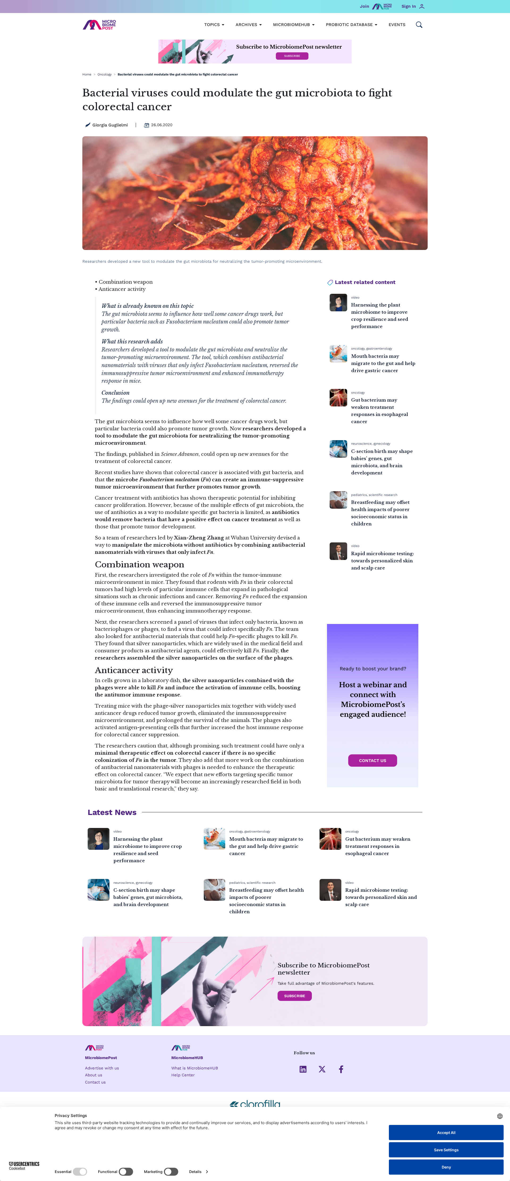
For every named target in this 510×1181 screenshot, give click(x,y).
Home (86, 74)
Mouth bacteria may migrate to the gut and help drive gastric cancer (383, 363)
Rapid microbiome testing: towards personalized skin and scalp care (382, 561)
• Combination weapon (124, 282)
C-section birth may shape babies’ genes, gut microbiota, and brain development (147, 897)
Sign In (409, 6)
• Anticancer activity (120, 289)
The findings (110, 454)
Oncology (104, 74)
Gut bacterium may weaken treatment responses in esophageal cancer (377, 846)
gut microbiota (168, 436)
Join (364, 6)
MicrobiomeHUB (187, 1057)
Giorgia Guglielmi (110, 125)
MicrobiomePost (101, 1057)
